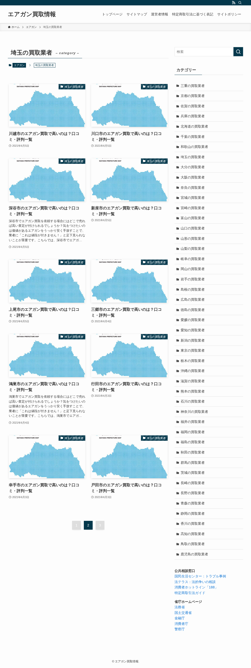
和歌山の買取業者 (194, 147)
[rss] (233, 2)
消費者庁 (181, 624)
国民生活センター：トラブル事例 (200, 576)
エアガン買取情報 (32, 14)
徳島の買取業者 (193, 310)
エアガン (19, 65)
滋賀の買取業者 (193, 381)
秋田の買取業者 (193, 452)
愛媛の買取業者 (193, 320)
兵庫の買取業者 (193, 116)
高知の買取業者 (193, 534)
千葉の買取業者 (193, 137)
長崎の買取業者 (193, 483)
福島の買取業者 (193, 442)
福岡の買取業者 (193, 432)
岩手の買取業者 (193, 279)
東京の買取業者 (193, 350)
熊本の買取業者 (193, 391)
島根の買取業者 (193, 289)
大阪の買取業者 (193, 177)
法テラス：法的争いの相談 (195, 582)
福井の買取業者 (193, 422)
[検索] (240, 2)
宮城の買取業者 (193, 198)
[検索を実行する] (238, 51)
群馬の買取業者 (193, 463)
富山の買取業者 (193, 218)
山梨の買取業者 (193, 248)
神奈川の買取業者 (194, 412)
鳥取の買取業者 (193, 544)
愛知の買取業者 (193, 330)
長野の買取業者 (193, 493)
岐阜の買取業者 (193, 259)
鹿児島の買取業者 (194, 554)
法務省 (180, 607)
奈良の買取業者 (193, 188)
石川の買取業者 (193, 401)
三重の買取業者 (193, 86)
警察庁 (180, 629)
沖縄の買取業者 (193, 371)
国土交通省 (183, 613)
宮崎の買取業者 (193, 208)
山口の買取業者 (193, 228)
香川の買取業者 (193, 523)
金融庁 (180, 618)
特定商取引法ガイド (190, 593)
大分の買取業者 (193, 167)
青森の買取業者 (193, 503)
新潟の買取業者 (193, 340)
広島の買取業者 (193, 299)
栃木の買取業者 (193, 361)
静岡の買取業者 (193, 513)
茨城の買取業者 (193, 473)
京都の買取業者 (193, 96)
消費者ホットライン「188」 (196, 587)
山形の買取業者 (193, 238)
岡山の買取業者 (193, 269)
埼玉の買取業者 (193, 157)
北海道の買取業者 (194, 126)
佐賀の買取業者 (193, 106)
